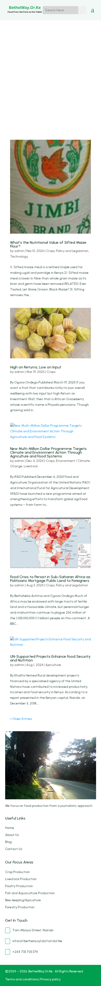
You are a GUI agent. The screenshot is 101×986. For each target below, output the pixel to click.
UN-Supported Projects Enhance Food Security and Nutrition (50, 658)
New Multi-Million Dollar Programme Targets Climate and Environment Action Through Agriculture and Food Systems (48, 452)
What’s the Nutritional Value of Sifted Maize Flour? (48, 244)
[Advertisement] (50, 73)
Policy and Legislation (72, 251)
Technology (19, 257)
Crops (50, 251)
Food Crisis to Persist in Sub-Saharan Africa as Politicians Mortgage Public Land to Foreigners (50, 579)
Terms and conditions (22, 979)
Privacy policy (50, 979)
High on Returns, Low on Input (35, 367)
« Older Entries (21, 719)
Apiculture (53, 665)
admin (19, 251)
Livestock (31, 466)
